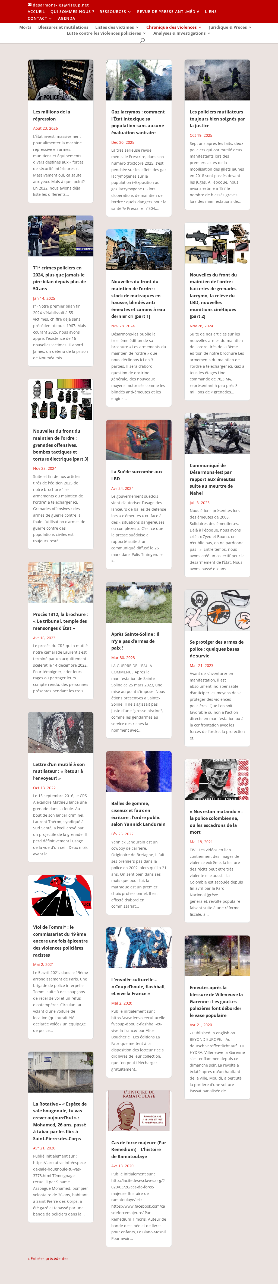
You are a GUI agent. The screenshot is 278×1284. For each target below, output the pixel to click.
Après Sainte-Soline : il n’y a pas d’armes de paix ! (135, 641)
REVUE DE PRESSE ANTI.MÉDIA (168, 12)
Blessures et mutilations (63, 27)
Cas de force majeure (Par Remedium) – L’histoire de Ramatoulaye (138, 1149)
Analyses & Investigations (179, 33)
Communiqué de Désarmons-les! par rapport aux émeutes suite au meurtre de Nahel (212, 479)
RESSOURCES (113, 12)
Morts (25, 27)
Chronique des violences (171, 27)
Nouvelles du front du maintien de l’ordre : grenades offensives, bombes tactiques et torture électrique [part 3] (60, 445)
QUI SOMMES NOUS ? (72, 12)
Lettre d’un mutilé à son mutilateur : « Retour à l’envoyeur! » (59, 771)
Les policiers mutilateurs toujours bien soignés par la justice (217, 119)
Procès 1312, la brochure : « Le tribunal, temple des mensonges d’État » (60, 621)
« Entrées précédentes (48, 1258)
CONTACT (37, 19)
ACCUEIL (36, 12)
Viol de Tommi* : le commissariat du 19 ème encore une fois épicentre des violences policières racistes (60, 941)
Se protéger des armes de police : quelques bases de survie (217, 649)
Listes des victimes (114, 27)
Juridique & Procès (228, 27)
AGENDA (66, 19)
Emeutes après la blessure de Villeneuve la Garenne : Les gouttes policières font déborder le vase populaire (216, 1001)
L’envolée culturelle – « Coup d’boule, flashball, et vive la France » (138, 986)
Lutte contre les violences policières (104, 33)
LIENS (211, 12)
